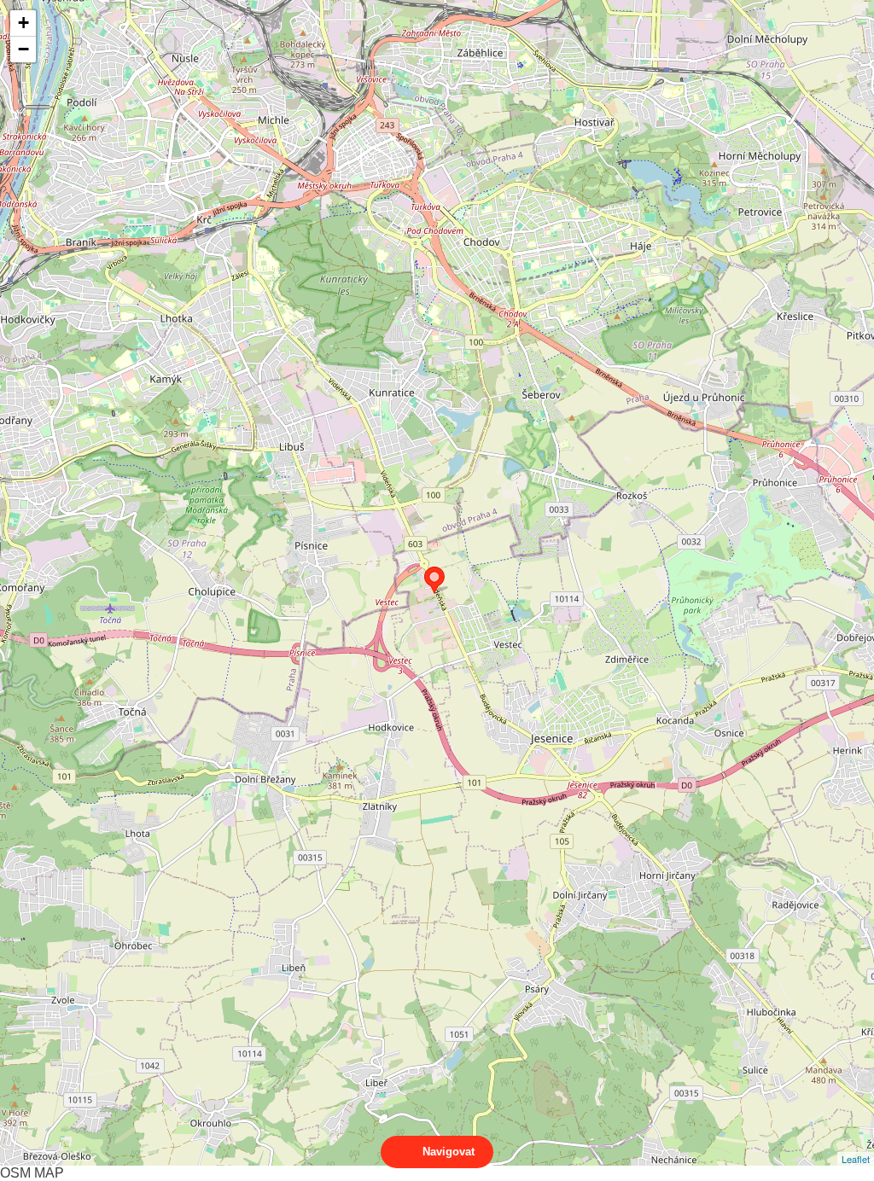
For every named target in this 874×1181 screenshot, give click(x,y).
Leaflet (856, 1159)
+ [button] (23, 22)
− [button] (23, 49)
